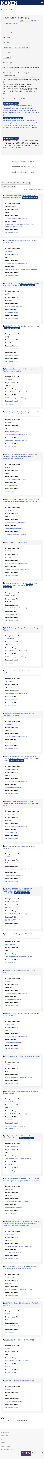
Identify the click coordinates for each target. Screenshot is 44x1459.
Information (5, 1432)
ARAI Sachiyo (9, 467)
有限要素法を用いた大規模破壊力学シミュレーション (22, 326)
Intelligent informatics (11, 485)
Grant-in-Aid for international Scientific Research (18, 869)
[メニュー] (41, 2)
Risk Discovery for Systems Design (16, 542)
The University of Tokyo (11, 232)
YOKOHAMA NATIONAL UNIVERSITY (15, 1126)
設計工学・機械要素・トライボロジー (15, 920)
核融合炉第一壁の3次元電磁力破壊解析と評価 (19, 1381)
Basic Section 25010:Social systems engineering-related (21, 269)
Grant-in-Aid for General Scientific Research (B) (18, 1158)
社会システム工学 (10, 742)
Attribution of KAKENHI (8, 1449)
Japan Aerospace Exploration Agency (15, 534)
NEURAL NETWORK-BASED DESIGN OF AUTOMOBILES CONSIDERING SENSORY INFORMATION (17, 891)
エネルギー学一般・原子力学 (13, 1252)
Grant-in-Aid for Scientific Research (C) (16, 479)
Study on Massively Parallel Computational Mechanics (22, 1056)
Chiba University (9, 491)
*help (39, 21)
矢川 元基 (7, 981)
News (3, 1442)
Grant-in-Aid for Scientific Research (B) (16, 263)
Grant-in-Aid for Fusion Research (14, 1326)
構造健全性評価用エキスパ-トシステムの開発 (19, 1340)
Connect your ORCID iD (30, 21)
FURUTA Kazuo (9, 551)
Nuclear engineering (9, 112)
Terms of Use (5, 1446)
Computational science (10, 105)
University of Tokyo (10, 1171)
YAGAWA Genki (9, 814)
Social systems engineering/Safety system (16, 127)
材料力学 (7, 1367)
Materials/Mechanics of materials (13, 120)
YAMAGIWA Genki (10, 944)
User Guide (5, 1436)
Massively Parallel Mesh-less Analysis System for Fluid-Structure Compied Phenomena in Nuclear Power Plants (21, 803)
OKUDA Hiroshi (9, 681)
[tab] (23, 161)
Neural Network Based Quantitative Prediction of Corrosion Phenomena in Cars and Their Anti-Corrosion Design (21, 758)
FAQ (2, 1439)
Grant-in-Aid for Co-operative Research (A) (17, 1201)
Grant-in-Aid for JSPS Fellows (13, 306)
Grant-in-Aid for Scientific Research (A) (16, 218)
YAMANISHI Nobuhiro (11, 510)
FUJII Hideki (8, 251)
